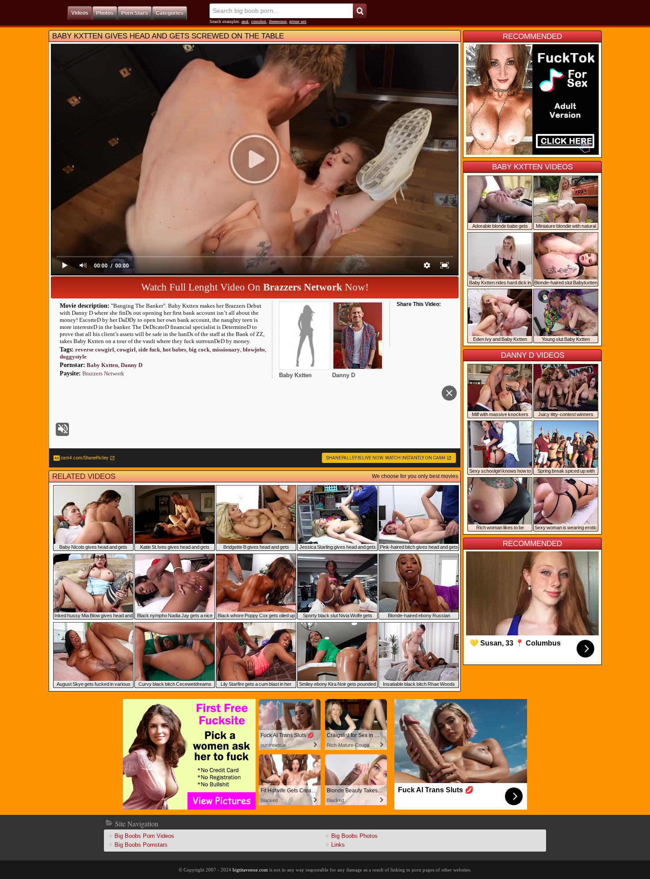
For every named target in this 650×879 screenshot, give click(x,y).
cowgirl (126, 349)
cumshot (258, 21)
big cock (199, 349)
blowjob (254, 349)
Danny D (131, 365)
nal (245, 21)
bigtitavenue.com (250, 869)
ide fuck (149, 349)
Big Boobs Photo (354, 836)
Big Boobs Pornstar (141, 844)
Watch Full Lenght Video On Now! (255, 287)
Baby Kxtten (102, 365)
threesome (278, 21)
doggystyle (73, 356)
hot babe (174, 349)
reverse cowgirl (94, 349)
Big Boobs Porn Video (144, 836)
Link (338, 844)
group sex (297, 21)
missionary (226, 349)
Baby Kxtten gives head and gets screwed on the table (168, 36)
